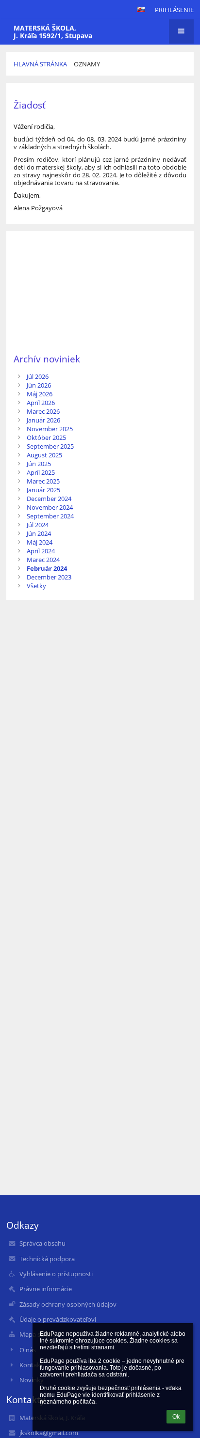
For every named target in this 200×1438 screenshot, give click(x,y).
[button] (140, 10)
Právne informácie (45, 1288)
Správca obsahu (42, 1243)
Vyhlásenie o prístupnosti (56, 1273)
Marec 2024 (43, 559)
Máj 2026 (39, 394)
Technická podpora (47, 1258)
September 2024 (50, 516)
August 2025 (44, 455)
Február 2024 (47, 568)
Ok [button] (176, 1416)
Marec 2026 (43, 411)
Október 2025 (46, 437)
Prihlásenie (174, 9)
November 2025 (50, 428)
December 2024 (49, 498)
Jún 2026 (39, 385)
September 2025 (50, 446)
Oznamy (87, 64)
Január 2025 (43, 489)
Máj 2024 (39, 542)
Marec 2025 (43, 481)
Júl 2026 (38, 376)
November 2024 (50, 507)
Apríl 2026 (41, 402)
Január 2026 (43, 420)
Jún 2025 (39, 463)
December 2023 (49, 577)
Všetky (36, 585)
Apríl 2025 (41, 472)
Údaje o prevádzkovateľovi (57, 1319)
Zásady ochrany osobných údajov (68, 1304)
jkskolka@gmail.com (48, 1432)
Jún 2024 (39, 533)
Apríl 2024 (41, 551)
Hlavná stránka (40, 64)
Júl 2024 (38, 524)
